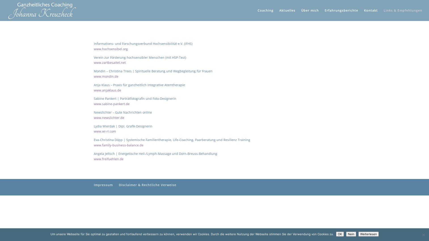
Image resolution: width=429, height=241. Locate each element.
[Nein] (423, 235)
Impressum (103, 185)
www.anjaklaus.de (107, 90)
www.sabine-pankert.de (112, 104)
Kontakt (371, 10)
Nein (351, 234)
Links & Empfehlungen (403, 10)
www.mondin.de (106, 76)
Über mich (310, 10)
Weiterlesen (368, 234)
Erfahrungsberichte (341, 10)
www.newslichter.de (109, 118)
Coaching (265, 10)
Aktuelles (287, 10)
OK (340, 234)
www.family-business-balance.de (118, 145)
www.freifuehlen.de (109, 159)
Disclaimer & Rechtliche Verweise (147, 185)
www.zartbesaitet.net (110, 62)
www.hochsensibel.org (111, 49)
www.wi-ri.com (105, 131)
